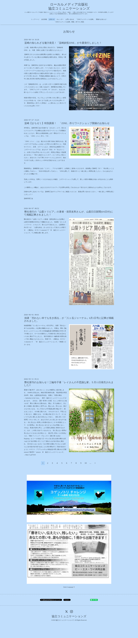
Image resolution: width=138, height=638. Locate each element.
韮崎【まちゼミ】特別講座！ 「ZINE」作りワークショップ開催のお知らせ (67, 123)
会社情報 (44, 19)
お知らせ (52, 19)
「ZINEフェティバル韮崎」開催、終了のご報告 (69, 22)
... (90, 463)
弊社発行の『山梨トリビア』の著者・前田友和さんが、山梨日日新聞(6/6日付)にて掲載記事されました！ (68, 213)
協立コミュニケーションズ (69, 616)
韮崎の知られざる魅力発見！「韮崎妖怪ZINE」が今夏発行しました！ (63, 43)
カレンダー (60, 19)
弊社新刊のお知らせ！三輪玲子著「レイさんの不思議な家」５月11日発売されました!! (68, 384)
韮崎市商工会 (28, 198)
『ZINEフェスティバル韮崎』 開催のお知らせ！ (91, 19)
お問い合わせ (70, 19)
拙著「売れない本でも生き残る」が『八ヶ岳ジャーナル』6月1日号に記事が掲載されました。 (69, 319)
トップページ (35, 19)
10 (86, 463)
